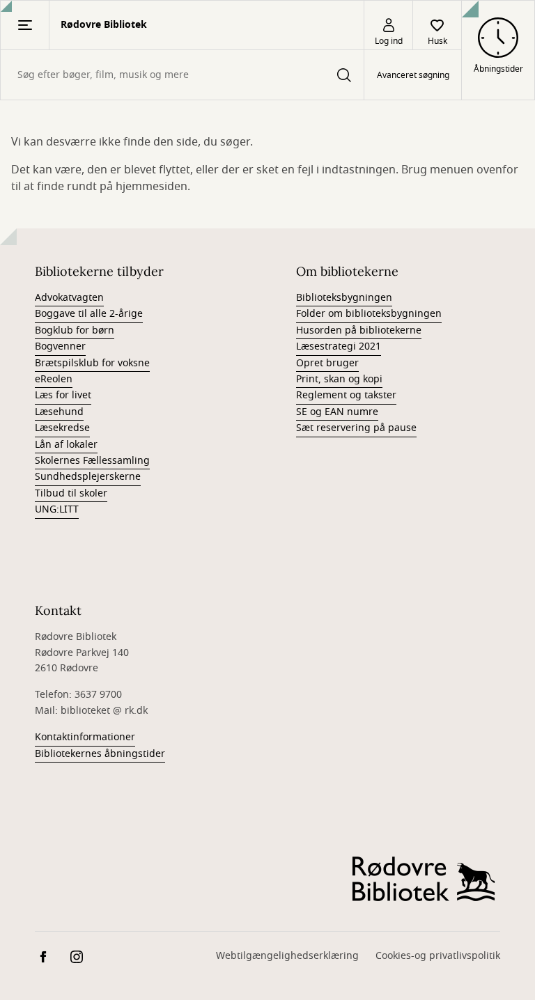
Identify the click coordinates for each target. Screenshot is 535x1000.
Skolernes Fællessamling (92, 460)
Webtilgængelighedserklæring (287, 955)
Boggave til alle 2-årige (89, 313)
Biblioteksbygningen (344, 297)
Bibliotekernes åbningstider (100, 754)
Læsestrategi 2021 (338, 346)
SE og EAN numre (337, 412)
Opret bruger (327, 363)
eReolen (53, 379)
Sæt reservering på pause (356, 428)
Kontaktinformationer (85, 737)
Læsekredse (62, 428)
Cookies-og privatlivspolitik (437, 955)
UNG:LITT (57, 509)
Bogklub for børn (74, 330)
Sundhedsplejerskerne (88, 476)
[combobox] (182, 75)
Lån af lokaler (66, 444)
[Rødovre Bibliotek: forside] (423, 879)
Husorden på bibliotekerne (358, 330)
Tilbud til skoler (71, 493)
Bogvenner (60, 346)
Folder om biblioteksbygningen (369, 313)
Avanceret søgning (413, 75)
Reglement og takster (346, 395)
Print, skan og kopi (339, 379)
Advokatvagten (69, 297)
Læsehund (59, 412)
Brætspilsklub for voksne (92, 363)
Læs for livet (63, 395)
